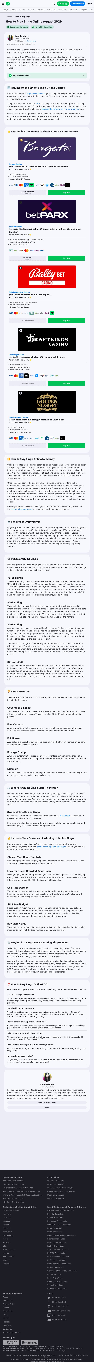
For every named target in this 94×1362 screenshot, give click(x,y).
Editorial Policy (9, 1304)
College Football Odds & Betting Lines (18, 1188)
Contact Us (7, 1329)
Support (6, 1318)
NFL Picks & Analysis (55, 1181)
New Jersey (7, 1232)
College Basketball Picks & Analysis (61, 1191)
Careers (6, 1308)
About (5, 1297)
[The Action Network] (8, 4)
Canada (6, 1264)
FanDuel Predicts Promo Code (59, 1225)
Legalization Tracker (11, 1210)
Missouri (6, 1260)
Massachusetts (9, 1249)
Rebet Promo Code (55, 1278)
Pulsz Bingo (65, 815)
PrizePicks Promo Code (56, 1288)
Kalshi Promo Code (54, 1228)
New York (7, 1214)
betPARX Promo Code (56, 1253)
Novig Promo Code (54, 1232)
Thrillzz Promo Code (55, 1285)
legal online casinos (36, 93)
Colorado (6, 1228)
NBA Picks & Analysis (55, 1184)
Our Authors (7, 1300)
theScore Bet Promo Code (57, 1249)
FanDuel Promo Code (55, 1246)
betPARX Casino (15, 227)
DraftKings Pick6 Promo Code (59, 1264)
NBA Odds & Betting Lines (13, 1184)
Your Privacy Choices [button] (11, 1332)
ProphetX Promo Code (56, 1239)
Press (5, 1315)
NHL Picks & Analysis (55, 1198)
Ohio (5, 1246)
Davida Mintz (22, 36)
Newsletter (7, 1325)
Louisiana (6, 1217)
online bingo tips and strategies (51, 846)
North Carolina (8, 1257)
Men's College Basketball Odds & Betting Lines (21, 1191)
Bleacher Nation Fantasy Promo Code (62, 1271)
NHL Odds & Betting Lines (13, 1202)
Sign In (89, 4)
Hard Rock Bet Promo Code (58, 1257)
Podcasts (6, 1322)
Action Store (8, 1311)
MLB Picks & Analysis (55, 1195)
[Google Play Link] (29, 1342)
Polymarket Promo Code (57, 1221)
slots (38, 103)
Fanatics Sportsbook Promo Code (60, 1210)
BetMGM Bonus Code (55, 1214)
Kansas (6, 1253)
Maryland (6, 1221)
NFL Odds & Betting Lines (13, 1181)
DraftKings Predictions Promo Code (61, 1235)
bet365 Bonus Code (55, 1217)
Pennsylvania (8, 1235)
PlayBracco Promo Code (57, 1281)
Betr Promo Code (54, 1274)
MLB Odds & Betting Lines (13, 1198)
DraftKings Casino (16, 355)
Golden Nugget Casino (18, 417)
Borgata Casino (15, 164)
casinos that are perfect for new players (60, 109)
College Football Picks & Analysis (60, 1188)
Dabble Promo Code (55, 1267)
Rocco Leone (31, 41)
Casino (9, 16)
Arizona (6, 1225)
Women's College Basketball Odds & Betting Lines (22, 1195)
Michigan (6, 1242)
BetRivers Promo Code (56, 1260)
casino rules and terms (21, 509)
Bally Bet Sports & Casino (19, 292)
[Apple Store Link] (11, 1342)
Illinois (5, 1239)
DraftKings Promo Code (56, 1242)
